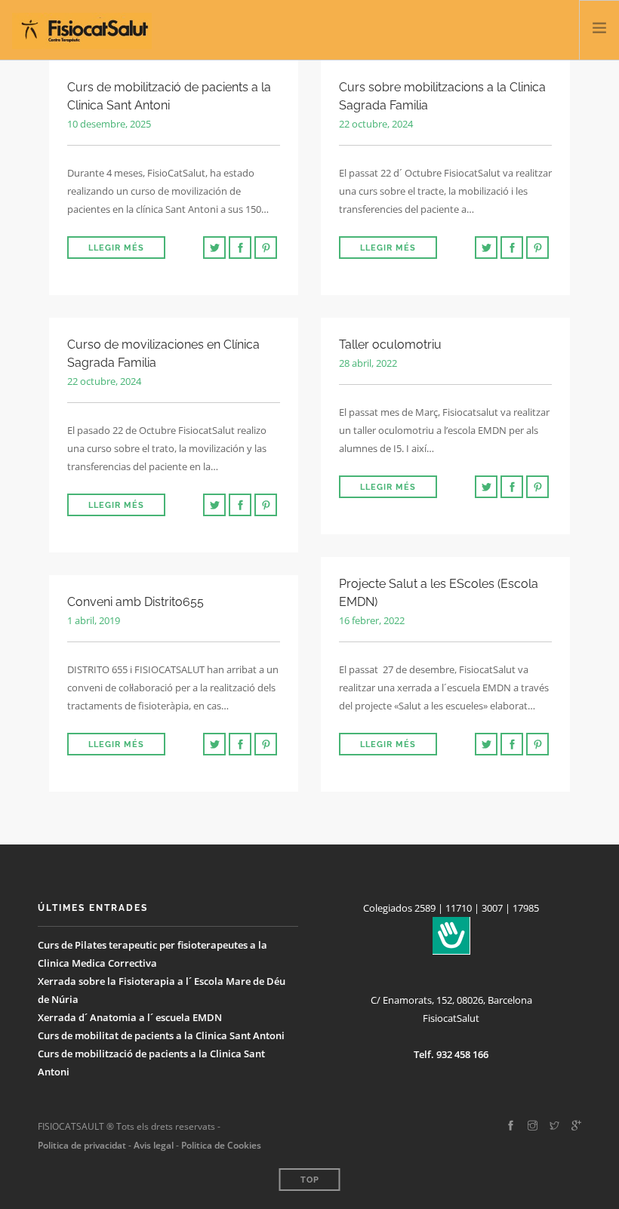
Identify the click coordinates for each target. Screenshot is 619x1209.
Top (309, 1180)
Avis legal (152, 1145)
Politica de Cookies (221, 1145)
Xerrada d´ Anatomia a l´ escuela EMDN (130, 1017)
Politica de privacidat (82, 1145)
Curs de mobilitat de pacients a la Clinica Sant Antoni (161, 1035)
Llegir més (116, 248)
